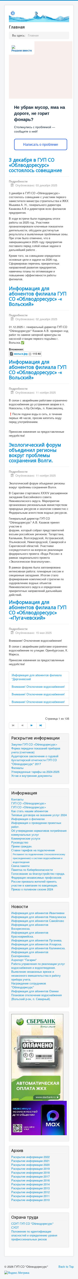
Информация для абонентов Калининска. (38, 948)
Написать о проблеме (40, 144)
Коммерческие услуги (25, 838)
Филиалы (17, 768)
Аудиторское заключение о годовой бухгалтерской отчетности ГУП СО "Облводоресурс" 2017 (34, 760)
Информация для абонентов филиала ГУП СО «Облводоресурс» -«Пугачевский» (38, 610)
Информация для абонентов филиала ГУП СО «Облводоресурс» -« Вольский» (38, 296)
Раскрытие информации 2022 (30, 1157)
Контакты (17, 799)
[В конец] (41, 725)
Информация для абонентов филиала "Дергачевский (37, 677)
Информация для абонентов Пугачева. (36, 940)
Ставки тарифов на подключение (33, 850)
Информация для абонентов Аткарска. (36, 944)
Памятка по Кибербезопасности (32, 870)
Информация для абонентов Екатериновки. (29, 954)
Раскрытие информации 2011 (30, 1196)
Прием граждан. (21, 846)
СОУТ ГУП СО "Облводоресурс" (32, 1224)
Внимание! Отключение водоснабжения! (38, 686)
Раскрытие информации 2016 (30, 1180)
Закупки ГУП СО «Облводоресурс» (34, 744)
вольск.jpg (21, 354)
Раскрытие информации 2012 (30, 1192)
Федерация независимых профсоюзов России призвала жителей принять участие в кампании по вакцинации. (36, 881)
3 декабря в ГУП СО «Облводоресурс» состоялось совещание (35, 164)
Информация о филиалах (28, 819)
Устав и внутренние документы (31, 776)
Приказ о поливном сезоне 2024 (32, 889)
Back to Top (66, 1266)
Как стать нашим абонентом (29, 811)
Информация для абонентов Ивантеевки (37, 913)
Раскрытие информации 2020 (30, 1165)
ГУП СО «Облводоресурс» (28, 803)
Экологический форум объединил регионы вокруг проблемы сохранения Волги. (35, 452)
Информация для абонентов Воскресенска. (29, 927)
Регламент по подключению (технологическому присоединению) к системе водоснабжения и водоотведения (39, 858)
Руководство (19, 842)
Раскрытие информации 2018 (30, 1173)
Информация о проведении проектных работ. (36, 825)
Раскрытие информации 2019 (30, 1169)
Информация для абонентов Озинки (34, 991)
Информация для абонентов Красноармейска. (29, 934)
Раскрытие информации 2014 (30, 1184)
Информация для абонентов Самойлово (37, 921)
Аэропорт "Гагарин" (24, 960)
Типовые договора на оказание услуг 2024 (39, 815)
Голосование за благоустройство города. (38, 874)
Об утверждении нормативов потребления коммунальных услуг (39, 833)
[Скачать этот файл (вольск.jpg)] (12, 354)
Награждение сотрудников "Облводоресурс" (28, 985)
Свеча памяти (20, 866)
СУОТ (15, 1227)
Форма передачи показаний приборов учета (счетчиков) (35, 750)
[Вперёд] (32, 725)
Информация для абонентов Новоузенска (38, 917)
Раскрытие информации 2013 (30, 1188)
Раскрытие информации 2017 (30, 1176)
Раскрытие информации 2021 (30, 1161)
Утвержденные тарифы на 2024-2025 (35, 772)
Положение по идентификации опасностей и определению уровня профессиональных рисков (34, 1235)
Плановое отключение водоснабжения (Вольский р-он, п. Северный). (36, 997)
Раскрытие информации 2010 (30, 1200)
